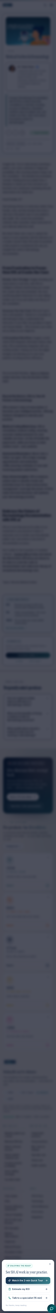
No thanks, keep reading (16, 1305)
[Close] (28, 656)
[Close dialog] (50, 1264)
